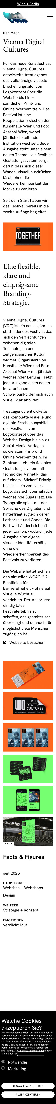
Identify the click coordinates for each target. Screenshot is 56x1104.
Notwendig (17, 1062)
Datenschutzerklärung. (31, 1053)
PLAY (7, 843)
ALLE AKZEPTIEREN (28, 1094)
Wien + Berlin (28, 3)
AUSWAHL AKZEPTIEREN (28, 1086)
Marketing (17, 1068)
